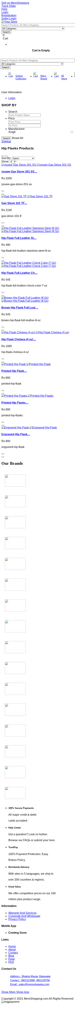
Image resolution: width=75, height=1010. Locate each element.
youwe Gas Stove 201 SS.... (19, 171)
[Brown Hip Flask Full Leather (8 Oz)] (24, 299)
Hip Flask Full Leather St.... (18, 238)
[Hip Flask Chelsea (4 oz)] (35, 332)
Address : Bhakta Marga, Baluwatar (30, 976)
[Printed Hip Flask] (26, 364)
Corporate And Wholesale (24, 916)
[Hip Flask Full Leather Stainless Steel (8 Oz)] (30, 230)
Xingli (12, 132)
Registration (8, 15)
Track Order (8, 6)
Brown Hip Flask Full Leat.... (19, 307)
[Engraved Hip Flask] (29, 427)
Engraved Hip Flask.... (15, 434)
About (12, 949)
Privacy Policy (17, 919)
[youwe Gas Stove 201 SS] (36, 164)
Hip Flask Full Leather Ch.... (19, 272)
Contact (13, 952)
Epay (11, 958)
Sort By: (6, 158)
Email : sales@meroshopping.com (29, 984)
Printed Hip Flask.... (14, 370)
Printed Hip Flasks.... (14, 402)
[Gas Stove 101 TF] (27, 196)
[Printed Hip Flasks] (27, 395)
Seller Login (8, 18)
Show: (5, 161)
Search (6, 138)
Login (4, 12)
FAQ (11, 962)
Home (12, 946)
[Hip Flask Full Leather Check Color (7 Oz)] (28, 264)
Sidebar (6, 141)
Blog (11, 955)
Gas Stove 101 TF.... (14, 203)
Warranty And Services (22, 912)
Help (4, 9)
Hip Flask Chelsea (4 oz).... (18, 339)
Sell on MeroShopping (15, 2)
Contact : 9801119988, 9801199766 (30, 980)
